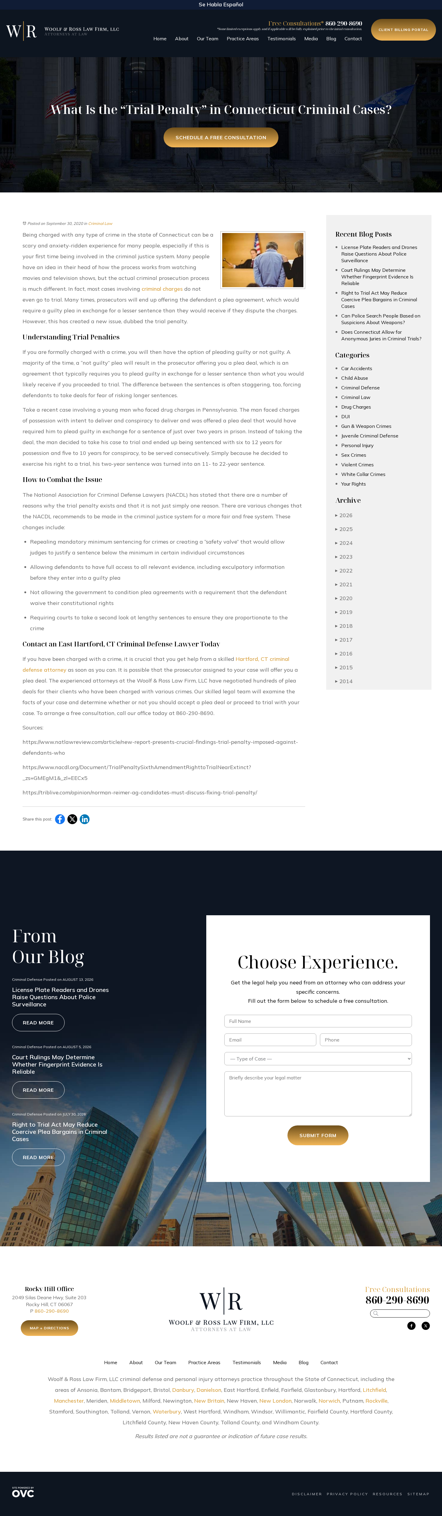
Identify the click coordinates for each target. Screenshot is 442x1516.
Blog (331, 38)
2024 (344, 542)
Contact (353, 38)
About (182, 38)
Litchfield (374, 1389)
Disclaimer (307, 1494)
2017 (344, 639)
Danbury (183, 1389)
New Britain (209, 1400)
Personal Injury (357, 445)
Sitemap (418, 1494)
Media (311, 38)
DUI (345, 416)
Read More (38, 1023)
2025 (344, 529)
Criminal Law (100, 223)
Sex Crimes (353, 455)
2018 (344, 625)
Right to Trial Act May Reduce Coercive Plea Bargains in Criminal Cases (379, 299)
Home (160, 38)
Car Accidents (356, 368)
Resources (388, 1494)
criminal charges (162, 288)
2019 (344, 612)
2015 (344, 667)
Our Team (207, 38)
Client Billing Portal (403, 29)
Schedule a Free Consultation (221, 137)
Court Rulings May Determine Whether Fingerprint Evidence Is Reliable (377, 276)
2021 (344, 584)
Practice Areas (243, 38)
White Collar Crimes (363, 474)
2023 (344, 556)
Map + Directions (49, 1328)
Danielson (209, 1389)
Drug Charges (356, 407)
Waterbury (167, 1411)
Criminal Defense (360, 388)
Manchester (69, 1400)
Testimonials (281, 38)
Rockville (377, 1400)
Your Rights (353, 484)
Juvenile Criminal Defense (369, 436)
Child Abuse (354, 378)
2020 (344, 598)
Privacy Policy (347, 1494)
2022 (344, 570)
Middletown (125, 1400)
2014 (344, 681)
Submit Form (317, 1135)
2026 (344, 515)
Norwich (329, 1400)
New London (275, 1400)
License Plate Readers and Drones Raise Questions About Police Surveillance (379, 253)
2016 (344, 653)
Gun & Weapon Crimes (366, 426)
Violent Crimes (357, 465)
